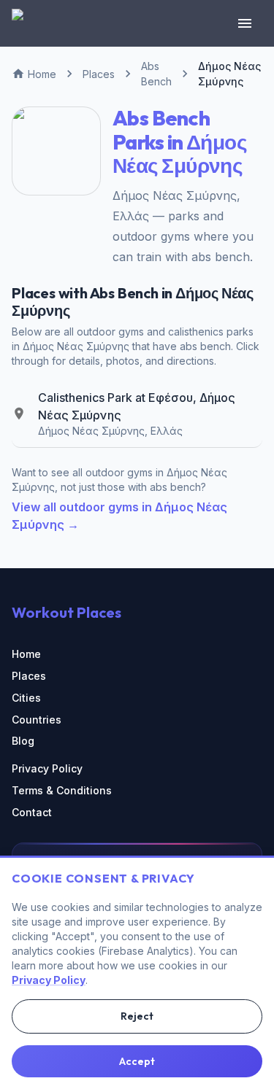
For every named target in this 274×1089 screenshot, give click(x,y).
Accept (137, 1061)
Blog (23, 741)
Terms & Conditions (62, 790)
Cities (26, 697)
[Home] (26, 23)
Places (29, 676)
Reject (137, 1016)
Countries (36, 719)
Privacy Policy (47, 768)
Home (26, 654)
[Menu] (244, 23)
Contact (32, 812)
